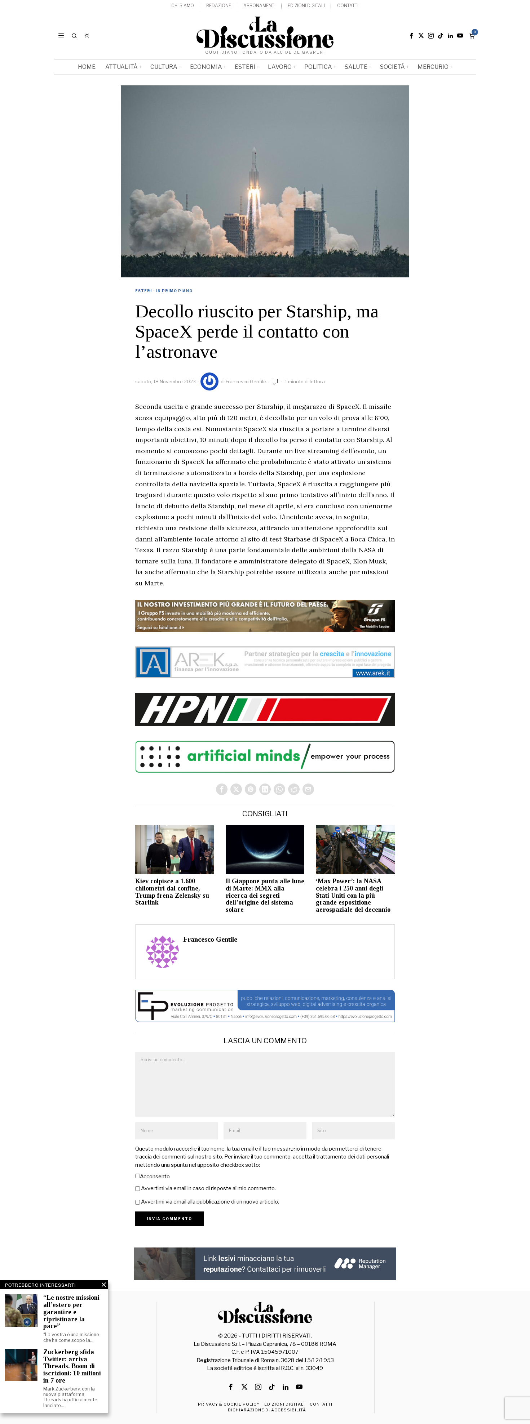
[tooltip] (411, 35)
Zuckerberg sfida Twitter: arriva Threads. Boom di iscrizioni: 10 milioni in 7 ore (72, 1366)
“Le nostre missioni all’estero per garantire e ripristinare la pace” (71, 1312)
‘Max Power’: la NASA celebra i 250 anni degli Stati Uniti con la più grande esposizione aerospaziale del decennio (353, 895)
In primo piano (174, 291)
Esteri (143, 291)
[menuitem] (182, 5)
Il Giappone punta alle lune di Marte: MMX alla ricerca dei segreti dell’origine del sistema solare (265, 895)
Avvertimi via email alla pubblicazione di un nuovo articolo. (210, 1201)
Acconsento (155, 1176)
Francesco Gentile (246, 381)
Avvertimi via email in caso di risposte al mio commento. (208, 1188)
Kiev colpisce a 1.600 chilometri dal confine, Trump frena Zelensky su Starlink (172, 892)
